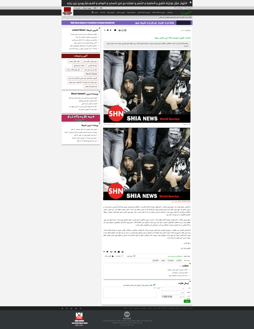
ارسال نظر (130, 256)
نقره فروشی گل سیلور (91, 86)
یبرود (163, 260)
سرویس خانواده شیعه (158, 12)
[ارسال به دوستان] (123, 30)
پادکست (102, 12)
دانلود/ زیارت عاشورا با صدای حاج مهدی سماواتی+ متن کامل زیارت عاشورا (171, 17)
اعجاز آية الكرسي (92, 66)
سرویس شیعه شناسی (144, 12)
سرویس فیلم (111, 12)
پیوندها (172, 308)
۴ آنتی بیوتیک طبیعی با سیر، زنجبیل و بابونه (85, 43)
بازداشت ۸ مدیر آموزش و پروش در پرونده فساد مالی (83, 49)
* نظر (159, 288)
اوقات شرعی (157, 308)
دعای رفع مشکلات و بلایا (73, 70)
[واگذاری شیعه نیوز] (127, 22)
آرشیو (177, 308)
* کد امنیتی (188, 297)
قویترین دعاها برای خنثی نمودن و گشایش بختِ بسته (83, 78)
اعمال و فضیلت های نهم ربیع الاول (88, 101)
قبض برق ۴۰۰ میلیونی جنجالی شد (88, 109)
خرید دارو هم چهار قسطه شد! (87, 141)
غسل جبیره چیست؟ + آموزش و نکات (84, 138)
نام (189, 288)
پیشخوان (170, 12)
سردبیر (96, 12)
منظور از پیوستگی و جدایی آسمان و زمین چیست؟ (83, 34)
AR (101, 8)
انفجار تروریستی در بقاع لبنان (179, 273)
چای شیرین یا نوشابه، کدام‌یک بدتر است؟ (86, 37)
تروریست (170, 260)
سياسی (182, 30)
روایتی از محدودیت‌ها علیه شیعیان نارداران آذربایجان (81, 132)
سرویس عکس (121, 12)
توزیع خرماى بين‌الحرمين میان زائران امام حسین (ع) (83, 98)
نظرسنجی (143, 308)
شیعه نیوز (155, 260)
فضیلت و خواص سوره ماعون (89, 104)
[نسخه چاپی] (120, 30)
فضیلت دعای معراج (79, 66)
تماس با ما (77, 8)
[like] (120, 256)
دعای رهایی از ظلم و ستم (90, 61)
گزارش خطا (108, 256)
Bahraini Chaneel (91, 74)
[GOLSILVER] (81, 118)
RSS (125, 308)
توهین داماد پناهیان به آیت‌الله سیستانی (84, 129)
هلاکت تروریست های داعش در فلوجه (177, 270)
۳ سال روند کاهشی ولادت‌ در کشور (85, 135)
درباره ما (190, 308)
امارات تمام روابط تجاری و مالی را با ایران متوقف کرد (83, 107)
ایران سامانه (123, 325)
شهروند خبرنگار (87, 8)
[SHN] (67, 10)
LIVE (94, 8)
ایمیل (188, 292)
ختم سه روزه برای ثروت (90, 70)
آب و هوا (165, 308)
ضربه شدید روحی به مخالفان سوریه (178, 276)
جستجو (136, 308)
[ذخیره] (125, 30)
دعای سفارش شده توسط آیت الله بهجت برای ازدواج (83, 82)
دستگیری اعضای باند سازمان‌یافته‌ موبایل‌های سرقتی (83, 46)
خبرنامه (130, 308)
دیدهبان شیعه (131, 12)
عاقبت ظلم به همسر (74, 61)
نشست (179, 260)
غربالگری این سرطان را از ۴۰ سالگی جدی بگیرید (84, 40)
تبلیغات (150, 308)
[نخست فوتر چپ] (80, 319)
